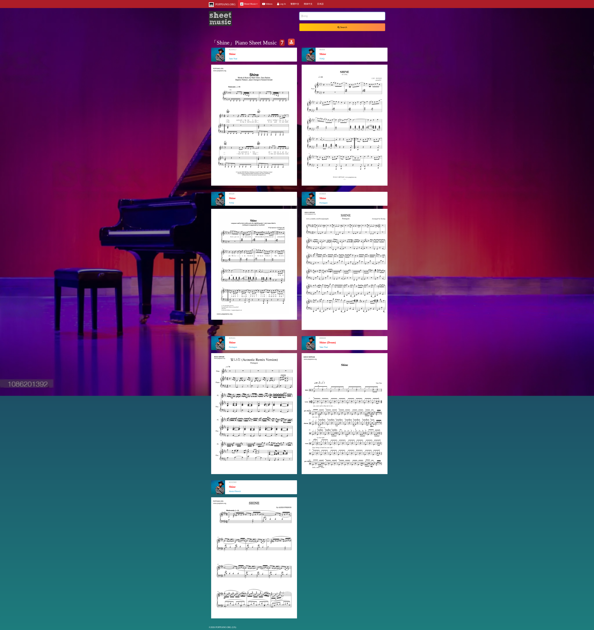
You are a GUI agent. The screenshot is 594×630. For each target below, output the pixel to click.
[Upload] (291, 43)
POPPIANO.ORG (225, 4)
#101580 (236, 486)
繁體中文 (295, 4)
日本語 (320, 4)
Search (343, 27)
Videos (268, 4)
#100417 (234, 54)
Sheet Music (249, 4)
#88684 (327, 342)
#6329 (233, 198)
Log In (282, 4)
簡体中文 (308, 4)
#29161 (234, 342)
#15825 (324, 198)
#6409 (323, 54)
